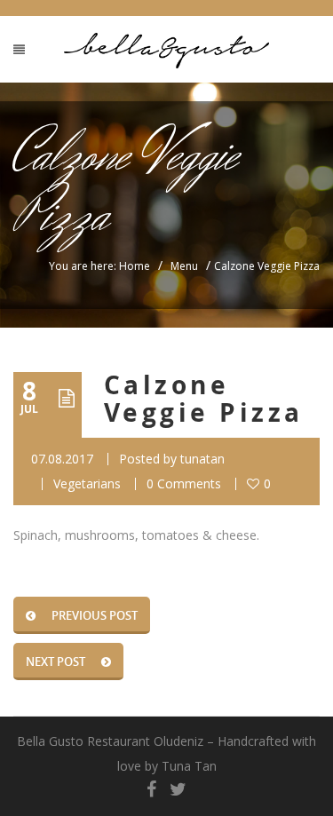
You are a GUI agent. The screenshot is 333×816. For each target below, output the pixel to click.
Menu (184, 265)
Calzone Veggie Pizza (204, 399)
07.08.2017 (62, 458)
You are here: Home (99, 265)
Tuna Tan (189, 765)
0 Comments (184, 483)
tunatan (202, 458)
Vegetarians (87, 483)
